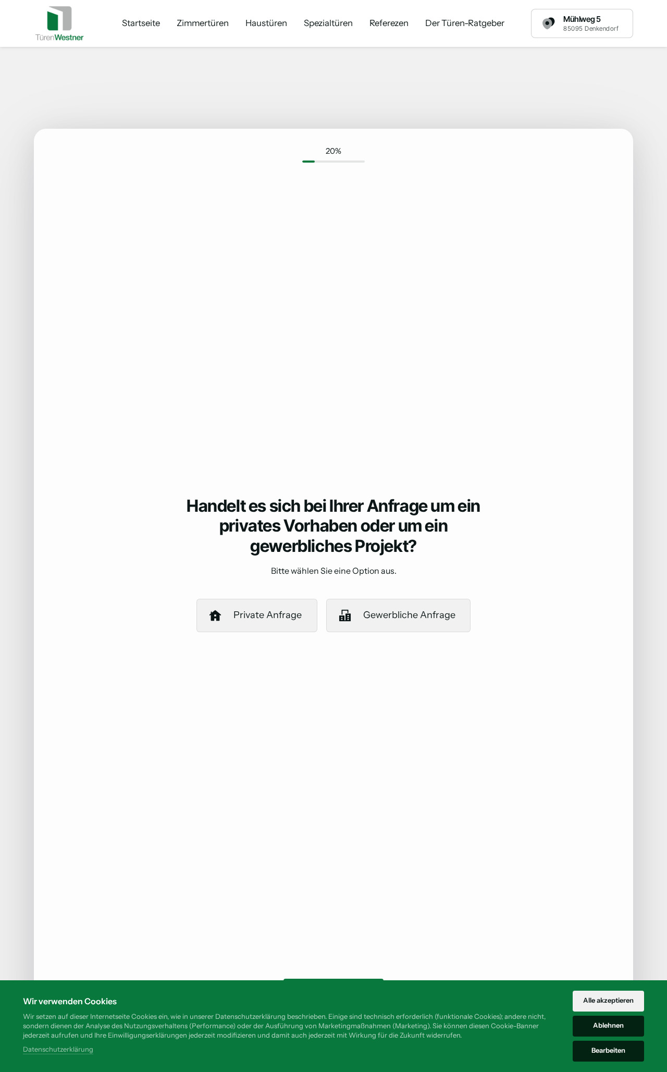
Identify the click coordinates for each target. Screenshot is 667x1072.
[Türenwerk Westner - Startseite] (60, 23)
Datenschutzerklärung (58, 1050)
